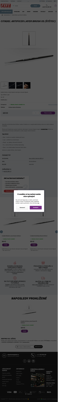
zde (38, 203)
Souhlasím (35, 207)
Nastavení (21, 207)
